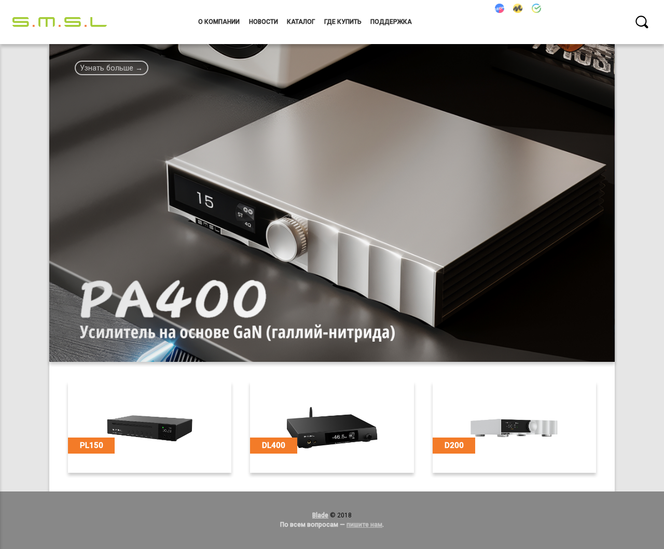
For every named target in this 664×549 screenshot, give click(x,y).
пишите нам (364, 524)
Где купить (343, 21)
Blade (320, 515)
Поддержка (391, 21)
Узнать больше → (111, 68)
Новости (263, 21)
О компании (219, 21)
